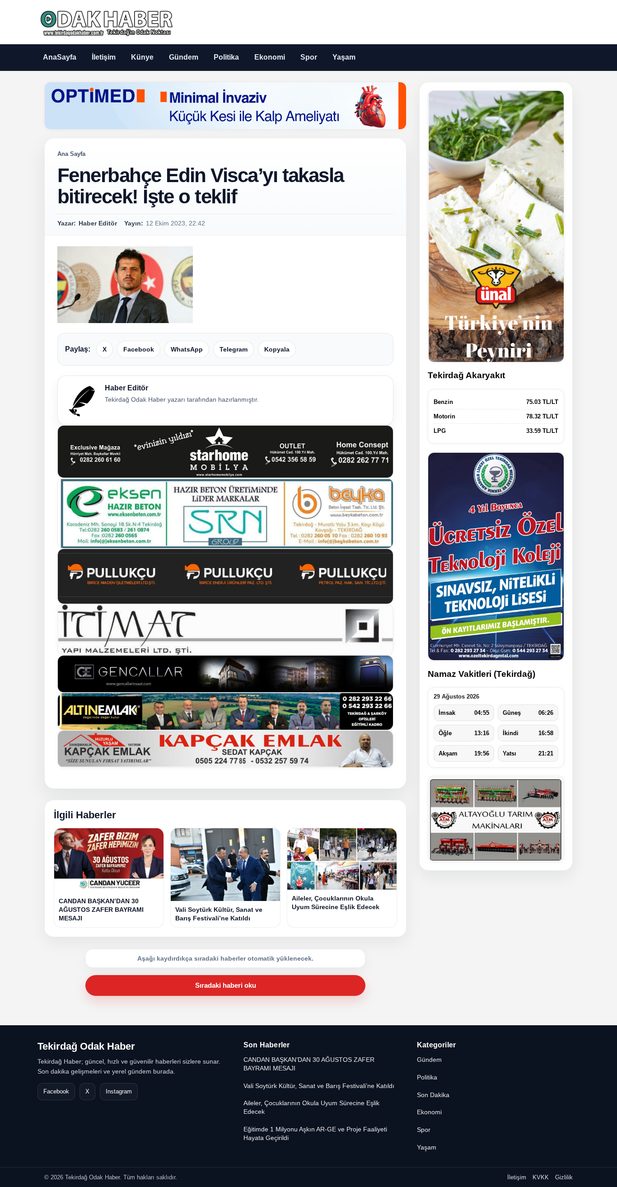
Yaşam (343, 57)
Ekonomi (269, 57)
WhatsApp (187, 349)
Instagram (119, 1091)
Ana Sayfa (71, 153)
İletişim (104, 57)
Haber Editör (126, 388)
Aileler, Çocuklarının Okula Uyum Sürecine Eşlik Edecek (311, 1107)
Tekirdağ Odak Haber (86, 1046)
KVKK (541, 1177)
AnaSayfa (59, 57)
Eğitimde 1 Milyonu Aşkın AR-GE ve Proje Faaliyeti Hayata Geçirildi (315, 1133)
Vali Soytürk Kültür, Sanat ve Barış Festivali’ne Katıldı (318, 1085)
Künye (142, 57)
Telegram (234, 349)
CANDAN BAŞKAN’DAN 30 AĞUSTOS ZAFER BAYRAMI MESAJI (308, 1064)
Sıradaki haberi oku (225, 985)
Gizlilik (564, 1177)
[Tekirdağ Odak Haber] (105, 21)
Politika (226, 57)
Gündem (183, 57)
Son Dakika (433, 1094)
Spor (308, 57)
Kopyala (277, 349)
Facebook (138, 349)
